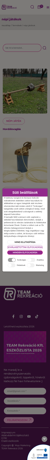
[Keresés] (44, 48)
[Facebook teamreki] (13, 316)
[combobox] (22, 48)
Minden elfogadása (25, 252)
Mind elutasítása (25, 242)
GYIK (4, 438)
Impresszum (8, 432)
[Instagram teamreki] (21, 316)
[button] (48, 7)
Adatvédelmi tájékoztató (15, 435)
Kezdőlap (6, 25)
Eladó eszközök (10, 441)
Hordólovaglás (12, 129)
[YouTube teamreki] (29, 316)
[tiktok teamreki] (36, 316)
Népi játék (13, 121)
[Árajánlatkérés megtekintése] (39, 7)
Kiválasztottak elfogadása (25, 247)
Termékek (17, 25)
